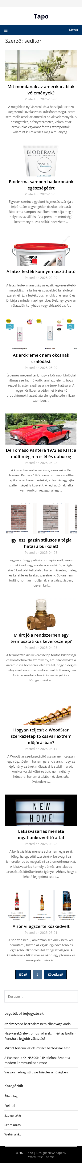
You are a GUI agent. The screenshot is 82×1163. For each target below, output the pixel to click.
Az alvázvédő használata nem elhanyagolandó (37, 1024)
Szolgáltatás (12, 1115)
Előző (23, 974)
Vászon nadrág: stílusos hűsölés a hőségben (36, 1072)
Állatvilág (10, 1096)
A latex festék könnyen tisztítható (41, 271)
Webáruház (12, 1134)
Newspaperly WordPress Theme (47, 1155)
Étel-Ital (9, 1105)
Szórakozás (12, 1125)
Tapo (41, 16)
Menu (73, 30)
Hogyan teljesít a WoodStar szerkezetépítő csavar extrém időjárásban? (41, 736)
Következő (55, 974)
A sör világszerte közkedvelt (41, 926)
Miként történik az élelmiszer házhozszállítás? (37, 1048)
